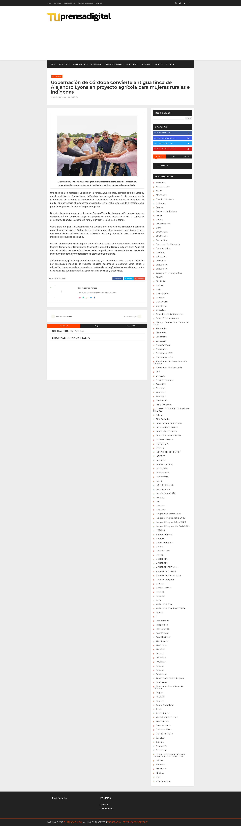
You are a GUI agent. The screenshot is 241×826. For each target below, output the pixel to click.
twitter (129, 279)
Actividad (160, 182)
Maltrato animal (164, 534)
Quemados (161, 682)
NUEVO (160, 156)
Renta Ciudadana (165, 705)
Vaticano (160, 765)
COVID (159, 277)
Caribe (159, 219)
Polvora (160, 666)
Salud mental (162, 713)
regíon (159, 701)
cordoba (160, 252)
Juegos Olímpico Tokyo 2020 (171, 522)
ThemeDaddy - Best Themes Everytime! (127, 822)
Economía (161, 333)
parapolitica (162, 625)
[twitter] (184, 3)
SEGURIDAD (162, 721)
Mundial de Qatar (165, 579)
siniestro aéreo (164, 730)
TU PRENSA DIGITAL (73, 822)
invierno (160, 497)
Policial (159, 653)
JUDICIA (160, 505)
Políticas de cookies (85, 3)
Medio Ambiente (164, 542)
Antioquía (161, 203)
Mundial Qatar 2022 (166, 571)
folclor (159, 415)
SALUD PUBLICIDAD (167, 717)
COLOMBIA (162, 232)
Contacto (57, 3)
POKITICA (161, 645)
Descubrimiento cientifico (169, 314)
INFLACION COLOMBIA (168, 452)
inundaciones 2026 (165, 493)
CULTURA (131, 64)
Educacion (161, 337)
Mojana (159, 555)
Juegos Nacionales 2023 (168, 514)
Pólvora (160, 670)
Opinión (160, 612)
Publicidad (161, 674)
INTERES (160, 456)
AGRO (158, 64)
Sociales (160, 738)
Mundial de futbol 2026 (168, 575)
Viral (158, 777)
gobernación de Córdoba (169, 423)
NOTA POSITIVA (114, 64)
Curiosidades (162, 293)
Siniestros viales (164, 734)
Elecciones (161, 349)
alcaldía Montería (165, 199)
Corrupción (161, 269)
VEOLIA (160, 773)
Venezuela (161, 769)
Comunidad (162, 240)
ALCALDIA (161, 195)
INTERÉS (160, 460)
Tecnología (161, 746)
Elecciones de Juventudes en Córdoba (170, 362)
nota (158, 600)
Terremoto (161, 750)
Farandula (161, 388)
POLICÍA (160, 649)
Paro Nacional (163, 637)
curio (158, 289)
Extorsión (161, 384)
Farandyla (161, 396)
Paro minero (162, 633)
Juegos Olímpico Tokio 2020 (170, 518)
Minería (159, 546)
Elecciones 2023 (164, 353)
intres (159, 481)
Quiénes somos (69, 3)
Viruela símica (163, 781)
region (159, 693)
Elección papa (163, 345)
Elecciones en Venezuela (169, 368)
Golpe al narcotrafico (167, 427)
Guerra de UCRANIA (166, 431)
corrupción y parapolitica (169, 273)
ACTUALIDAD (79, 64)
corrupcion (161, 265)
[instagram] (176, 3)
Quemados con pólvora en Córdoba (168, 687)
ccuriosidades (163, 224)
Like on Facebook (162, 133)
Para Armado (162, 621)
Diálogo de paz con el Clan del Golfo (171, 323)
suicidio (160, 742)
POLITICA (161, 658)
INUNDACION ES (165, 485)
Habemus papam (165, 440)
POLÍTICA (96, 64)
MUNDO (160, 584)
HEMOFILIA (162, 444)
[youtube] (180, 3)
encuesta (160, 376)
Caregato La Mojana (166, 211)
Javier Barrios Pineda (58, 97)
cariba (159, 215)
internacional (163, 472)
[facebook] (189, 3)
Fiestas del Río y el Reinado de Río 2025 (171, 410)
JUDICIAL (63, 64)
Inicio (49, 3)
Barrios (159, 207)
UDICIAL (160, 761)
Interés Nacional (164, 464)
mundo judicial (163, 588)
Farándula (161, 392)
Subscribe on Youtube (165, 148)
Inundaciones (163, 489)
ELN (158, 372)
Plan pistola (162, 641)
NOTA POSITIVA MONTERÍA (170, 608)
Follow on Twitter (163, 143)
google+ (141, 279)
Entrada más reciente (64, 316)
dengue (160, 298)
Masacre (160, 538)
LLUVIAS (160, 530)
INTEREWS (161, 468)
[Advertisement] (148, 39)
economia (161, 328)
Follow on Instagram (164, 138)
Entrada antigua (130, 316)
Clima (159, 228)
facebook (118, 279)
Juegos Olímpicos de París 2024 (173, 526)
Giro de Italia (163, 419)
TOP (172, 156)
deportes (160, 310)
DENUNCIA (161, 302)
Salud (158, 709)
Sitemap (99, 3)
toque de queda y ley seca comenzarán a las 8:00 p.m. (169, 755)
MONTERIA (161, 559)
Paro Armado (162, 629)
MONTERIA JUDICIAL (167, 567)
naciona (160, 592)
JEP (158, 501)
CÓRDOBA (161, 256)
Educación (161, 341)
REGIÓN (170, 64)
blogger (64, 326)
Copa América (163, 248)
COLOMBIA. (162, 236)
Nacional (160, 596)
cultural (160, 285)
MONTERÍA (161, 563)
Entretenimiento (164, 380)
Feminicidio (162, 401)
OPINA (185, 156)
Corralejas (161, 261)
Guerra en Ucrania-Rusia (168, 436)
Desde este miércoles (167, 318)
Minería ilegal (163, 551)
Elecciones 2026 (164, 357)
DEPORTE (146, 64)
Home (53, 64)
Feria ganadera (163, 405)
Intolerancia (162, 477)
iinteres (160, 448)
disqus (97, 326)
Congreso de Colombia (168, 244)
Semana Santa (163, 726)
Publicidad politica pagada (170, 678)
